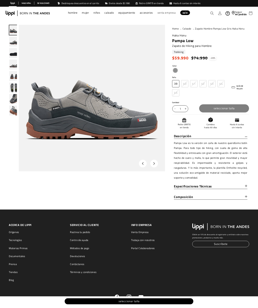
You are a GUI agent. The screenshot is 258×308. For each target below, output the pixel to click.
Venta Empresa (140, 232)
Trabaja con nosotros (143, 240)
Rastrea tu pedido (80, 232)
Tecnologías (15, 240)
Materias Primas (18, 248)
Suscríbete (221, 244)
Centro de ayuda (79, 240)
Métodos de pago (79, 248)
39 (175, 84)
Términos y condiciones (83, 272)
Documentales (17, 256)
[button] (73, 13)
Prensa (13, 264)
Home (175, 28)
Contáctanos (77, 264)
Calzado (187, 28)
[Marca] (13, 3)
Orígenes (14, 232)
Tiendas (13, 272)
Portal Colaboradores (143, 248)
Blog (11, 280)
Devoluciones (77, 256)
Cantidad (175, 102)
